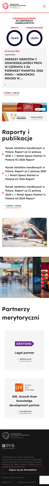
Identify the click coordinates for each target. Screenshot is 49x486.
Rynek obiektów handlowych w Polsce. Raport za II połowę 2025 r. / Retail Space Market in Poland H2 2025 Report (25, 153)
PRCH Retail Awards (24, 2)
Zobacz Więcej (11, 92)
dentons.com (25, 359)
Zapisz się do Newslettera (23, 469)
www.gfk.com (25, 411)
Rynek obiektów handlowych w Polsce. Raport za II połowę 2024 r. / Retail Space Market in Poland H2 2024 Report (25, 192)
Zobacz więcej (13, 205)
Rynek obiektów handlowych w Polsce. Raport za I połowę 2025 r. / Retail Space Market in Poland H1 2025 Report (25, 173)
